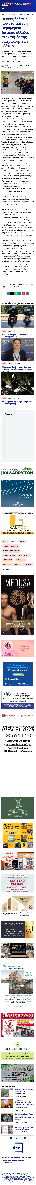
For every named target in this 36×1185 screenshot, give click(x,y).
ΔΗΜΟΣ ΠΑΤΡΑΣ (9, 555)
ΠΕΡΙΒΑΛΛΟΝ (28, 14)
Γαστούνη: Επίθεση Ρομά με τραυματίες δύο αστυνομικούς (17, 403)
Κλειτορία (6, 564)
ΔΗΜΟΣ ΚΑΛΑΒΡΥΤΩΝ (11, 551)
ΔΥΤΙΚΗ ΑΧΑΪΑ (24, 555)
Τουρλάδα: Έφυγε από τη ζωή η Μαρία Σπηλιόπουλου (24, 1128)
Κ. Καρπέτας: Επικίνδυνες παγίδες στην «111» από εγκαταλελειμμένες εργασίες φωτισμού (17, 369)
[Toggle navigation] (3, 9)
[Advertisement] (18, 774)
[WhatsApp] (16, 293)
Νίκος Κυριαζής (8, 66)
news (4, 331)
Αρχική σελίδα (6, 14)
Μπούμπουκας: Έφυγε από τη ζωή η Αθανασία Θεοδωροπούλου (24, 1091)
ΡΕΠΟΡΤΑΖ (28, 564)
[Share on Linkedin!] (20, 293)
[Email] (27, 293)
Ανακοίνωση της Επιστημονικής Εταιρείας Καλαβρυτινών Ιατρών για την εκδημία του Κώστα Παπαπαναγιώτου (24, 1104)
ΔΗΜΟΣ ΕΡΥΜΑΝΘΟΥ (11, 546)
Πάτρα (17, 564)
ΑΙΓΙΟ (5, 542)
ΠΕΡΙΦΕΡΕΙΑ (14, 287)
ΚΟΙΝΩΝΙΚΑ (20, 560)
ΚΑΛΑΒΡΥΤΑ (7, 560)
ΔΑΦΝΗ (22, 542)
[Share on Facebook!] (8, 293)
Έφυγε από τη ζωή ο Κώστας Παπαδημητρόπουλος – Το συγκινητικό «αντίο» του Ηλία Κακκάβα (24, 1117)
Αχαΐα (13, 542)
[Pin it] (23, 293)
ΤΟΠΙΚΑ (6, 569)
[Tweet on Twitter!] (12, 293)
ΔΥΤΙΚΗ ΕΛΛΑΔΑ (17, 14)
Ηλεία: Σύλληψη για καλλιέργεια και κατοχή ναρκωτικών (15, 336)
